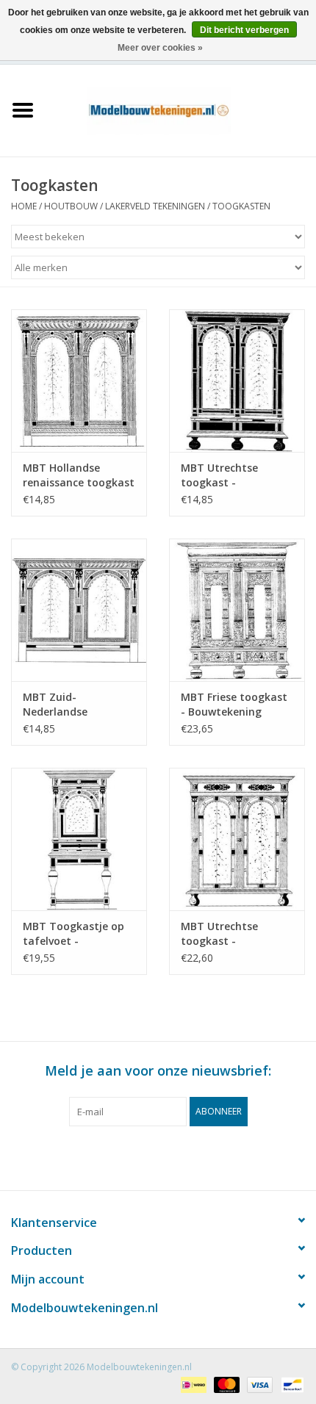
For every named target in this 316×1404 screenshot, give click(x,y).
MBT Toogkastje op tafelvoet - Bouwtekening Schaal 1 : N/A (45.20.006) (78, 933)
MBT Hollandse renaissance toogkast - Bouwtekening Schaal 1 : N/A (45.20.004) (78, 475)
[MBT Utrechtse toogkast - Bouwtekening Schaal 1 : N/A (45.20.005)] (237, 380)
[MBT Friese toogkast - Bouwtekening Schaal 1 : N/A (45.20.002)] (237, 610)
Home (24, 206)
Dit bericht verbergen (244, 30)
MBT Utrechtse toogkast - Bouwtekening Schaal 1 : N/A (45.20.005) (236, 475)
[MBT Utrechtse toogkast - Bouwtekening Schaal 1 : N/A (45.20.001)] (237, 839)
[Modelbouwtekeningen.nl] (181, 109)
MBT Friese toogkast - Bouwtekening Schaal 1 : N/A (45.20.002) (234, 704)
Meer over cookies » (160, 48)
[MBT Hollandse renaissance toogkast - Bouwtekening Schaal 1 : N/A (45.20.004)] (79, 380)
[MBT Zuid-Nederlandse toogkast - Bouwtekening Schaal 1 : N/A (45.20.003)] (79, 610)
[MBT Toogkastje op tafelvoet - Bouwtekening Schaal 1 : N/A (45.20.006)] (79, 839)
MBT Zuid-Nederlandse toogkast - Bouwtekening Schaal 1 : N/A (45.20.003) (78, 704)
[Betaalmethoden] (192, 1384)
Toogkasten (241, 206)
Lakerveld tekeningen (155, 206)
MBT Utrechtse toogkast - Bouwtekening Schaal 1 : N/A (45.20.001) (236, 933)
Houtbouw (71, 206)
